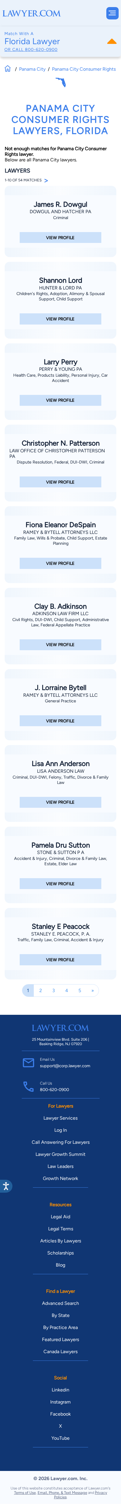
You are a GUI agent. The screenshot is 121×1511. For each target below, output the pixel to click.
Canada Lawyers (60, 1351)
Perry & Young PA (60, 369)
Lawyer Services (60, 1118)
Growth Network (60, 1178)
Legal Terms (60, 1229)
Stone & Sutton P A (60, 852)
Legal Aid (60, 1216)
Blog (60, 1265)
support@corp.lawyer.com (65, 1065)
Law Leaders (60, 1166)
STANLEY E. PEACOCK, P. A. (60, 934)
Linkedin (60, 1390)
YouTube (60, 1438)
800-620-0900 (41, 49)
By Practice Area (60, 1327)
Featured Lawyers (60, 1339)
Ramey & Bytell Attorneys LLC (60, 532)
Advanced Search (60, 1303)
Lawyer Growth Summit (60, 1154)
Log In (60, 1130)
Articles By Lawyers (60, 1241)
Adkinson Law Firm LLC (60, 613)
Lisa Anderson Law (60, 771)
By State (61, 1315)
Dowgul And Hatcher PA (60, 211)
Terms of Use (25, 1492)
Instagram (60, 1402)
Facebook (60, 1414)
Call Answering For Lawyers (61, 1142)
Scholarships (60, 1253)
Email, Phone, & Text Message (62, 1492)
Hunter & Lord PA (60, 288)
